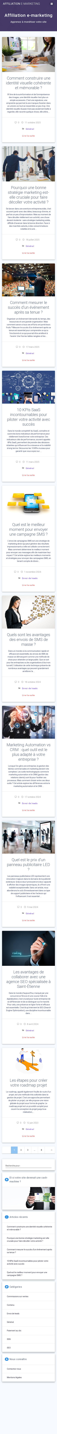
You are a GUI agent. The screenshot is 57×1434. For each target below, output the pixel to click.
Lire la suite (28, 136)
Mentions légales (14, 1377)
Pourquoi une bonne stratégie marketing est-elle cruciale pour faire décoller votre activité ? (28, 194)
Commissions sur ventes (17, 1296)
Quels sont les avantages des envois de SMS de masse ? (28, 639)
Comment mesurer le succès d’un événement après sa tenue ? (28, 307)
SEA (9, 1339)
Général (30, 129)
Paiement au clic (14, 1331)
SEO (9, 1348)
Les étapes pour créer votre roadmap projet (28, 1083)
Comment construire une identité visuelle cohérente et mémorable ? (28, 83)
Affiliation (21, 3)
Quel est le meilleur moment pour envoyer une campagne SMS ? (28, 529)
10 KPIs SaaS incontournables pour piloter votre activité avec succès (28, 417)
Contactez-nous (14, 1369)
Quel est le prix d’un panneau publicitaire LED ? (28, 864)
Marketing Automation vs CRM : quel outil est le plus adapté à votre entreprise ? (28, 752)
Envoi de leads (30, 578)
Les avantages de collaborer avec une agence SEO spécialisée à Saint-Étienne (28, 979)
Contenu (10, 1305)
